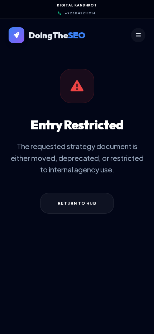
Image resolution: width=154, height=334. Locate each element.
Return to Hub (77, 203)
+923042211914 (80, 13)
